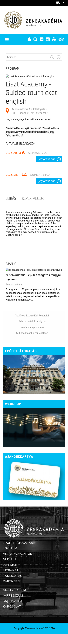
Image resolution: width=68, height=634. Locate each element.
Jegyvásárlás (47, 159)
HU (58, 3)
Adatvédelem (14, 590)
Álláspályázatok (17, 554)
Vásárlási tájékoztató (32, 327)
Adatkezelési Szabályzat (32, 321)
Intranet (11, 570)
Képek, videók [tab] (33, 199)
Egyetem (10, 548)
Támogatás (12, 576)
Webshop (13, 404)
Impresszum (13, 595)
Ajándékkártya (19, 456)
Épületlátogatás (21, 351)
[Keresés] (52, 57)
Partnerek (12, 581)
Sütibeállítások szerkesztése (32, 333)
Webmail (10, 565)
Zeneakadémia (14, 284)
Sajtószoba (12, 601)
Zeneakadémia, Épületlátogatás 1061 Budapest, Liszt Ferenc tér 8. (30, 111)
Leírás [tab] (11, 199)
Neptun (9, 559)
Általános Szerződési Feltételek (32, 315)
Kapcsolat (12, 606)
